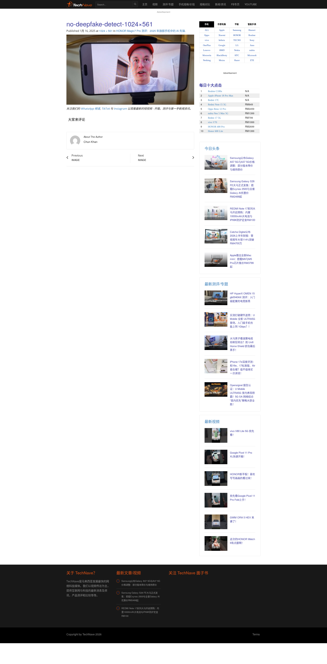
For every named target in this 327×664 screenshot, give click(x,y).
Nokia (237, 50)
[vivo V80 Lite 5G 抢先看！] (216, 435)
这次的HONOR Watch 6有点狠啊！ (242, 541)
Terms (256, 634)
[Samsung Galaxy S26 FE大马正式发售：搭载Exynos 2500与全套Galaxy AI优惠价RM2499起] (216, 185)
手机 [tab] (207, 24)
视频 (155, 4)
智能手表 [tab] (252, 24)
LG (237, 45)
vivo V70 (212, 122)
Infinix (222, 40)
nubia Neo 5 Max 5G (218, 113)
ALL (207, 30)
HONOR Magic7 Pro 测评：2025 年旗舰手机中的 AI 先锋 (150, 31)
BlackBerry (222, 55)
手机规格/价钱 (187, 4)
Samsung (237, 30)
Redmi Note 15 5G (217, 104)
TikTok (106, 108)
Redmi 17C (213, 100)
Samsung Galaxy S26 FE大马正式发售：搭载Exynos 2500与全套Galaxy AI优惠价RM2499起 (242, 188)
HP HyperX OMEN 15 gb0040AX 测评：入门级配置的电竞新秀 (242, 297)
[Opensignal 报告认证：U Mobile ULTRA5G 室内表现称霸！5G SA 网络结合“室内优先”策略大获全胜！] (216, 389)
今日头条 (212, 148)
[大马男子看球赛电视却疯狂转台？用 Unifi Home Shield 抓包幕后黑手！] (216, 342)
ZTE (252, 60)
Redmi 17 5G (214, 118)
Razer (237, 60)
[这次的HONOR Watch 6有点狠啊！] (216, 543)
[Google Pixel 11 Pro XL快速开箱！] (216, 457)
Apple (222, 30)
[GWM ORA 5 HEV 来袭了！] (216, 521)
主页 (144, 4)
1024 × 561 (106, 31)
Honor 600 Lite (215, 131)
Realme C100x (215, 91)
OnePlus (207, 45)
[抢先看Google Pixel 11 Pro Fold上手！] (216, 500)
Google (222, 45)
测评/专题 (168, 4)
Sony (252, 40)
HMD (221, 50)
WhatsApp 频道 (90, 108)
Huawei (251, 30)
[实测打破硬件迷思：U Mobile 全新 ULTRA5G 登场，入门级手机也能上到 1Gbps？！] (216, 319)
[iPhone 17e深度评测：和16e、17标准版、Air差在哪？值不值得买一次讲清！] (216, 366)
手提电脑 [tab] (221, 24)
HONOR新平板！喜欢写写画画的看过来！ (242, 476)
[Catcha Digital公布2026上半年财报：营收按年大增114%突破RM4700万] (216, 236)
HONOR (237, 35)
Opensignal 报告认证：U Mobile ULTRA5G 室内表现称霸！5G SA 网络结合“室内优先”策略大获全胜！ (242, 394)
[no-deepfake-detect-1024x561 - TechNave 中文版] (79, 4)
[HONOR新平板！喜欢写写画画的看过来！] (216, 478)
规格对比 (205, 4)
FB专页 (235, 4)
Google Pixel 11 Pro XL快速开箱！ (241, 454)
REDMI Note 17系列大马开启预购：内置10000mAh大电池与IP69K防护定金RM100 (140, 612)
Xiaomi (222, 35)
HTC (237, 55)
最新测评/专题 (216, 283)
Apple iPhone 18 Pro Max (220, 95)
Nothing (207, 60)
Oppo (206, 35)
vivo (207, 40)
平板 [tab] (237, 24)
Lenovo (206, 50)
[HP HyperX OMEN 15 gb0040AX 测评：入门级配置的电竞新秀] (216, 297)
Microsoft (251, 55)
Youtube (251, 4)
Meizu (222, 60)
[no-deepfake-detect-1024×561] (130, 69)
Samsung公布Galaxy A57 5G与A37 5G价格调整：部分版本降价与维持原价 (242, 163)
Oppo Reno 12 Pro (217, 109)
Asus (252, 45)
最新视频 (212, 421)
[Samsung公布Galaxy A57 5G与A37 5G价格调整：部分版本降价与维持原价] (216, 162)
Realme (251, 35)
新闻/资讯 (220, 4)
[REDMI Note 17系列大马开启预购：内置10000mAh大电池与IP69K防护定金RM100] (216, 213)
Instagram (120, 108)
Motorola (207, 55)
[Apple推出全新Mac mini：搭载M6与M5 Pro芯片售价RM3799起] (216, 259)
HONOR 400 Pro (216, 126)
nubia (252, 50)
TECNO (237, 40)
